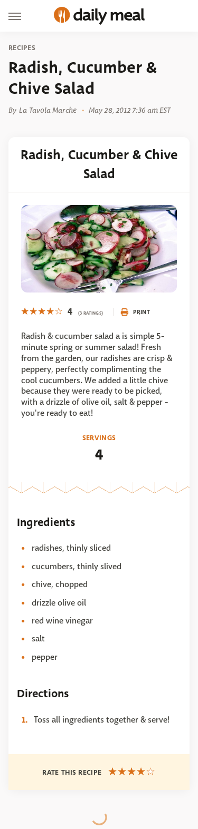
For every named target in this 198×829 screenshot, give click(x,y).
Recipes (21, 48)
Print (141, 312)
